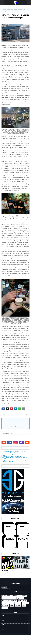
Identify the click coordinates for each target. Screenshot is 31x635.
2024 (15, 620)
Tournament (18, 605)
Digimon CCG (20, 598)
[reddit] (27, 442)
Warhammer (5, 607)
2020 (15, 629)
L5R (13, 603)
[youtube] (4, 442)
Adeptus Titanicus (6, 595)
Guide (3, 603)
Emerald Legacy (5, 600)
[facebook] (9, 442)
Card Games (12, 598)
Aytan (18, 427)
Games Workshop (9, 9)
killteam (8, 603)
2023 (15, 622)
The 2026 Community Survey (9, 571)
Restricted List (5, 605)
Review (11, 605)
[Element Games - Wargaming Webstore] (13, 513)
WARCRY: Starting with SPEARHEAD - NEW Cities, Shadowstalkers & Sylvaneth (13, 452)
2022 (15, 624)
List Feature (18, 603)
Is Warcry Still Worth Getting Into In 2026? (11, 456)
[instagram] (15, 442)
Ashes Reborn (23, 595)
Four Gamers (13, 600)
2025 (15, 617)
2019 (15, 631)
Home (4, 9)
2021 (15, 626)
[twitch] (21, 442)
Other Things (25, 603)
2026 (15, 615)
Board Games (5, 598)
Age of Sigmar (15, 595)
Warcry (24, 605)
